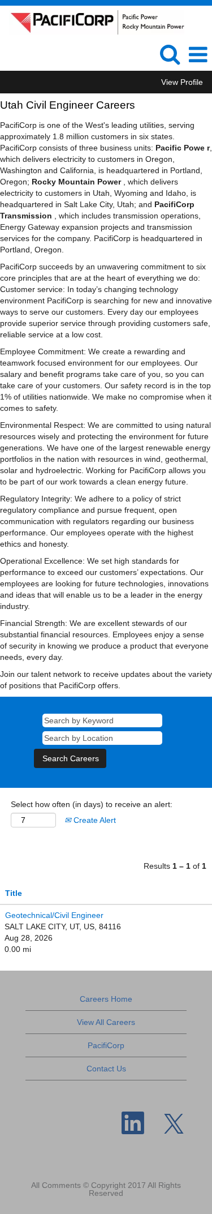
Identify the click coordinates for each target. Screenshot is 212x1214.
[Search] (169, 54)
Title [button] (13, 893)
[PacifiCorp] (92, 21)
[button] (198, 54)
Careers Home (106, 998)
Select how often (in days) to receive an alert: (91, 804)
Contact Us (106, 1068)
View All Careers (106, 1022)
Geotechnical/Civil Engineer (54, 915)
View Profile (182, 82)
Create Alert (93, 820)
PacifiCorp (106, 1045)
